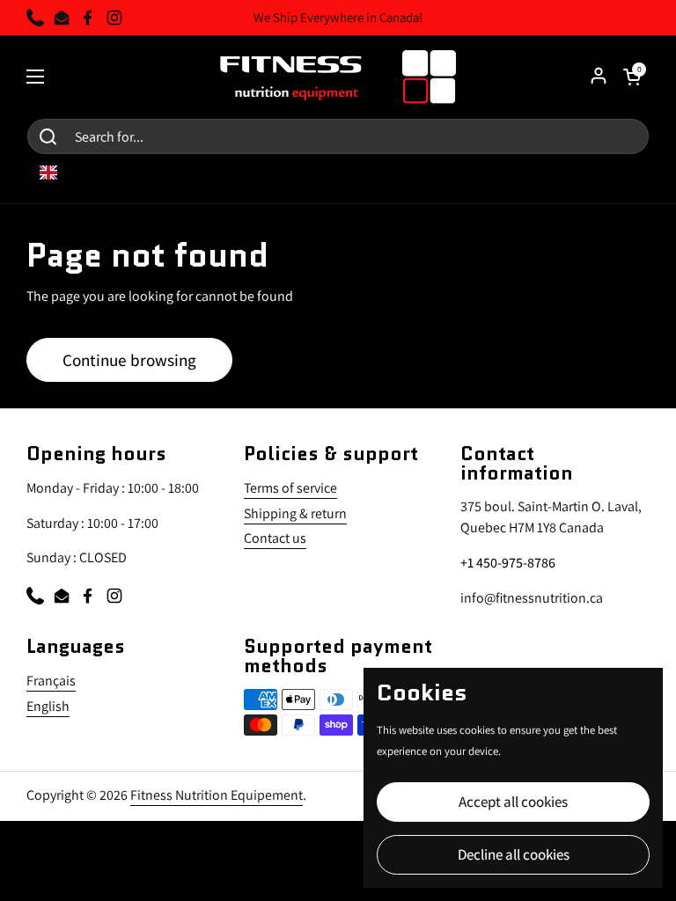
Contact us (275, 538)
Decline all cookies (513, 854)
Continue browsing (129, 359)
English (48, 706)
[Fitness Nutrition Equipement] (338, 76)
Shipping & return (295, 513)
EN (74, 173)
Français (51, 680)
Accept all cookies (513, 801)
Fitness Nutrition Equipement (216, 795)
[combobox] (61, 172)
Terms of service (290, 488)
